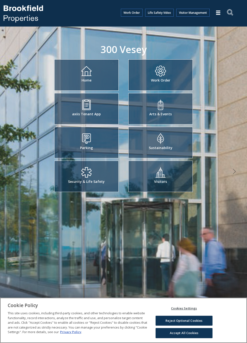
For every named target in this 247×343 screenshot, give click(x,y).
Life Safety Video (159, 13)
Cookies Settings (184, 308)
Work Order (132, 13)
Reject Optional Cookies (183, 320)
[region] (123, 320)
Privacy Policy (70, 332)
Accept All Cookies (184, 333)
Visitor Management (193, 13)
